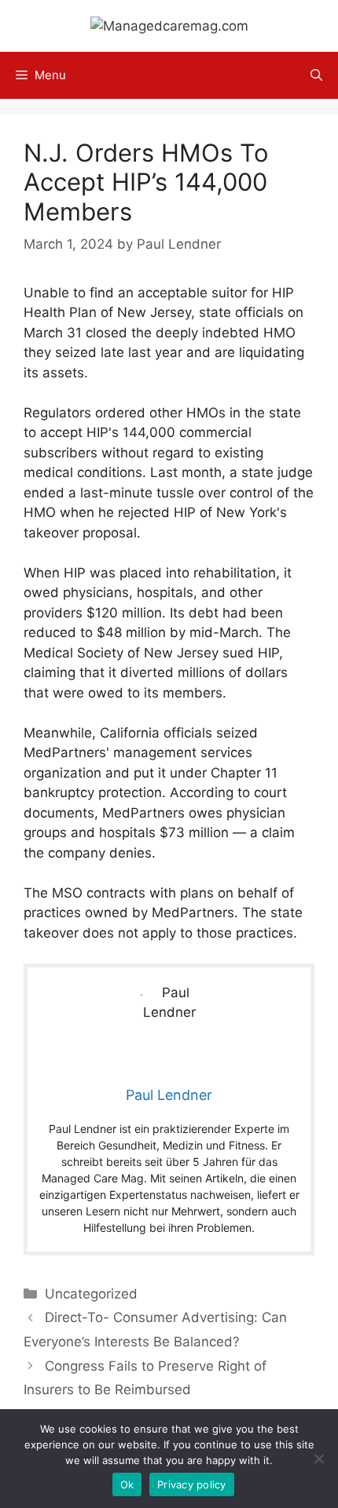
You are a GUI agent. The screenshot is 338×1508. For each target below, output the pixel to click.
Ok (127, 1484)
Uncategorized (91, 1294)
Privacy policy (191, 1484)
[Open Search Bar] (316, 75)
